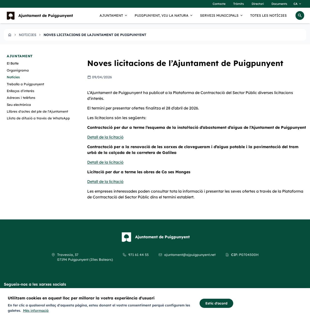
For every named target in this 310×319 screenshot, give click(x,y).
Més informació (36, 310)
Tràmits (238, 4)
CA (298, 4)
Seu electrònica (19, 104)
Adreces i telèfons (21, 97)
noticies (27, 35)
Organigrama (18, 70)
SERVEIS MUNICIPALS (221, 15)
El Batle (13, 63)
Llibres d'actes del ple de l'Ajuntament (37, 111)
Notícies (13, 77)
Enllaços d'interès (20, 91)
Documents (279, 4)
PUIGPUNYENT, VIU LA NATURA (164, 15)
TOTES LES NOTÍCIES (268, 15)
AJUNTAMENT (114, 15)
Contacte (219, 4)
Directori (258, 4)
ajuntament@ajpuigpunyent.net (190, 255)
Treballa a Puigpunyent (25, 84)
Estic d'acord (216, 303)
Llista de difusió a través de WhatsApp (38, 118)
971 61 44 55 (138, 255)
